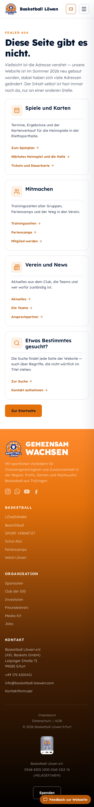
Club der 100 (15, 591)
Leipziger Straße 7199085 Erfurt (21, 663)
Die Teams (19, 308)
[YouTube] (27, 491)
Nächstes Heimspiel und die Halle (38, 156)
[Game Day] (71, 9)
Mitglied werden (24, 241)
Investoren (14, 599)
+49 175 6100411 (18, 674)
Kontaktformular (19, 691)
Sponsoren (14, 583)
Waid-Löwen (15, 557)
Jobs (9, 624)
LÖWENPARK (16, 517)
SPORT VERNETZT (20, 533)
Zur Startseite (23, 410)
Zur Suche (19, 381)
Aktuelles (18, 299)
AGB (58, 721)
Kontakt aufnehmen (27, 390)
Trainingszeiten (23, 223)
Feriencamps (21, 232)
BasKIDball (14, 525)
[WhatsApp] (17, 491)
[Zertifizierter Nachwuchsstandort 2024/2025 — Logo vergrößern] (47, 745)
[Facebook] (36, 491)
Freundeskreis (16, 607)
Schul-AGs (13, 541)
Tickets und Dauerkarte (30, 166)
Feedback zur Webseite (68, 800)
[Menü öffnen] (84, 9)
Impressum (47, 715)
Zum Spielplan (23, 148)
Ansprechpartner (25, 317)
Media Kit (13, 616)
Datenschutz (41, 721)
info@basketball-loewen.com (29, 683)
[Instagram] (8, 491)
